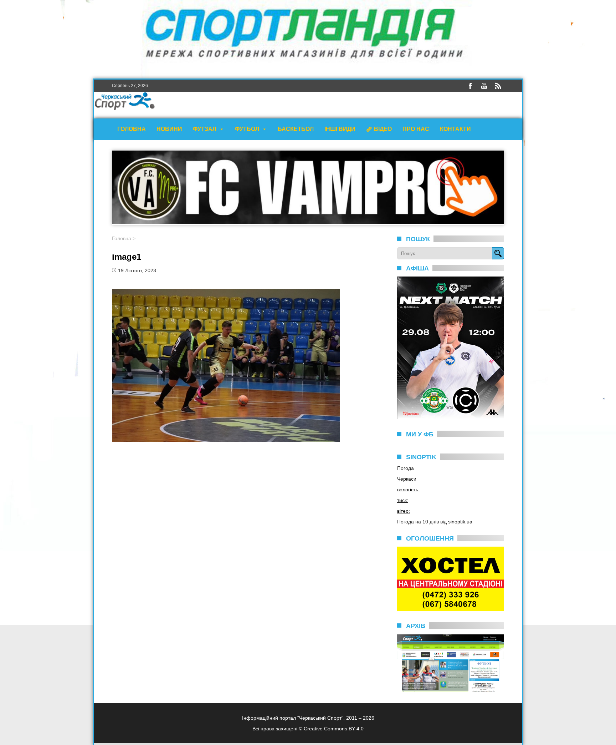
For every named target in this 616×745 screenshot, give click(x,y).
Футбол (247, 129)
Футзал (204, 129)
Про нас (415, 129)
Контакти (455, 129)
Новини (169, 129)
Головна (131, 129)
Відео (383, 129)
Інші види (339, 129)
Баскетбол (296, 129)
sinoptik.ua (460, 521)
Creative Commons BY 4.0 (334, 728)
